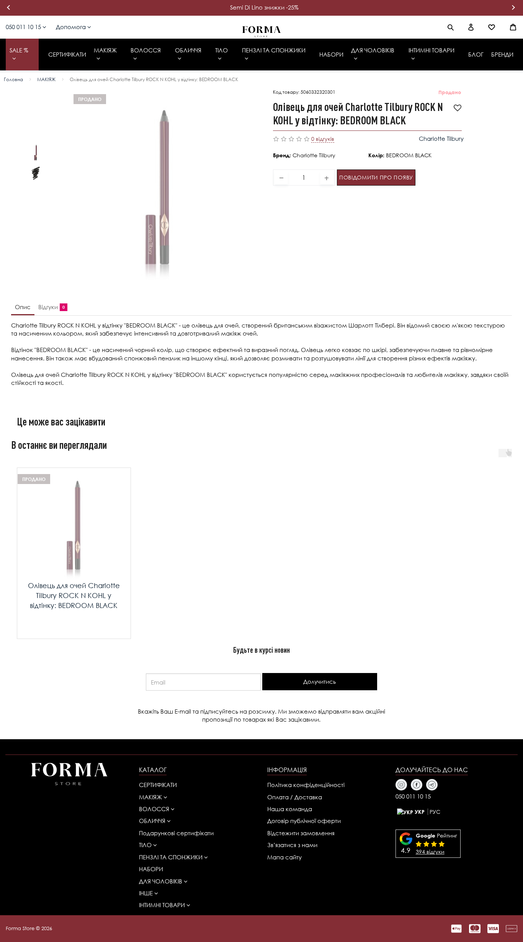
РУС (435, 811)
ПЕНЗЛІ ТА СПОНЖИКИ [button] (171, 857)
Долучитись (319, 681)
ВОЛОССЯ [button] (155, 809)
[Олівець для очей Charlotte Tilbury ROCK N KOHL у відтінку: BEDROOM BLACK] (35, 152)
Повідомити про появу (376, 177)
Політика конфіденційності (306, 785)
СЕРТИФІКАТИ (158, 785)
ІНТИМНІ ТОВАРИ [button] (162, 905)
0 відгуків (322, 138)
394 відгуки (430, 851)
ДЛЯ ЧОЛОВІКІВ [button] (161, 881)
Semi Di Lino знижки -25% (264, 7)
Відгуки (50, 307)
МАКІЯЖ (46, 79)
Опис (23, 307)
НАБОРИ (151, 869)
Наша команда (289, 809)
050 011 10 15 (24, 27)
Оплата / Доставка (294, 797)
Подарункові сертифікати (176, 833)
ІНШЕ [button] (146, 893)
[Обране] (491, 27)
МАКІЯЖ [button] (151, 797)
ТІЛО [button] (146, 845)
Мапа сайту (284, 857)
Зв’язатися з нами (292, 845)
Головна (13, 79)
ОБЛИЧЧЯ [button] (153, 821)
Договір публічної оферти (304, 821)
